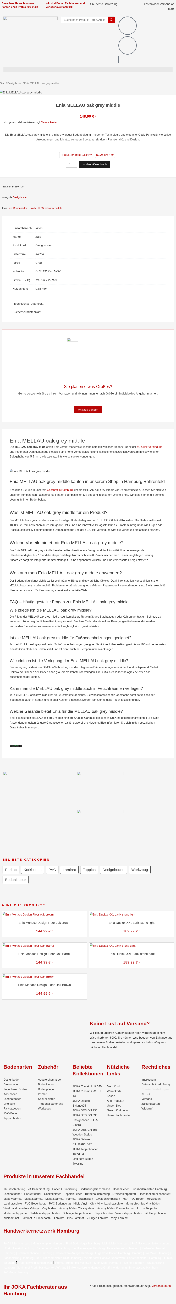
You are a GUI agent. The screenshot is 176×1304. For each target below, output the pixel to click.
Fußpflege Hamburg (15, 1272)
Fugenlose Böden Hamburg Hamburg (119, 1253)
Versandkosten (49, 122)
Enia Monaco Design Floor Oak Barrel (44, 954)
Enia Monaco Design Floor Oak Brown (44, 985)
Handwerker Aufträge (52, 1267)
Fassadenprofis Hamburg (123, 1248)
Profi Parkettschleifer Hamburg (151, 1243)
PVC (52, 870)
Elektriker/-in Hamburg (20, 1248)
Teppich (89, 870)
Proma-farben (64, 1262)
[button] (88, 69)
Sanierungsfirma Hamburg (53, 1248)
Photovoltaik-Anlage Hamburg (74, 1253)
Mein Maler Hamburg (115, 1243)
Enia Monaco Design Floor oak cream (44, 922)
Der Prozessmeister (49, 1258)
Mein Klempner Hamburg (48, 1243)
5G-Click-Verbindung (149, 446)
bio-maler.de (82, 1262)
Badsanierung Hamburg (18, 1258)
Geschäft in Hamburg (60, 489)
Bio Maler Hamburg (157, 1253)
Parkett (11, 870)
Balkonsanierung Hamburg (85, 1267)
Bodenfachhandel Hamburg (35, 1253)
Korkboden (33, 870)
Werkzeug (139, 870)
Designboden (14, 83)
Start (2, 83)
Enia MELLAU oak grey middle (45, 208)
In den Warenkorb (94, 164)
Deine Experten (134, 1262)
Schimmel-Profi (27, 1267)
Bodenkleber (15, 880)
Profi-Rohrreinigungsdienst (35, 1262)
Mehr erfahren (16, 746)
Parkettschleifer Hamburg (144, 1258)
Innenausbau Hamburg (143, 1267)
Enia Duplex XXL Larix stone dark (132, 954)
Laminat (69, 870)
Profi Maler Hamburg (16, 1243)
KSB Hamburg (72, 1258)
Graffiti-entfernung (115, 1267)
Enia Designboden (18, 208)
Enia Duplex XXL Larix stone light (132, 922)
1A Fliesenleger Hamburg (89, 1248)
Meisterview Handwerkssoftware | (105, 1258)
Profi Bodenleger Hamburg (83, 1243)
